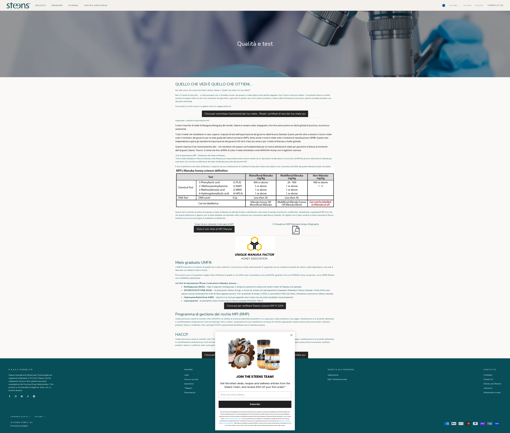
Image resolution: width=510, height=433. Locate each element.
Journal (73, 5)
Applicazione (333, 375)
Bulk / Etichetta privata (337, 379)
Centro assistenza (96, 5)
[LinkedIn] (34, 396)
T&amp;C (188, 388)
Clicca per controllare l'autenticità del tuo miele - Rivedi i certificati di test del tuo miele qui (255, 113)
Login (186, 375)
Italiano (453, 5)
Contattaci (488, 375)
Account (467, 5)
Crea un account (191, 379)
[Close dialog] (291, 335)
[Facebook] (9, 396)
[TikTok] (28, 396)
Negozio (41, 5)
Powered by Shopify (19, 426)
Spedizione (189, 384)
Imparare (57, 5)
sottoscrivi (488, 388)
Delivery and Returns (492, 384)
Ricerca (479, 5)
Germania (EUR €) (19, 416)
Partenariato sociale (492, 392)
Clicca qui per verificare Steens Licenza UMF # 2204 (255, 305)
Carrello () (495, 5)
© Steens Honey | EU (22, 422)
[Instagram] (16, 396)
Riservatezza (189, 392)
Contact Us (488, 379)
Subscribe (255, 404)
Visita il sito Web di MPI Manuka (214, 229)
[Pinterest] (22, 396)
